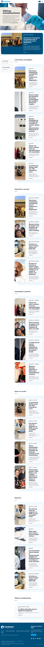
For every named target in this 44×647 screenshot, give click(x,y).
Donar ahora (34, 634)
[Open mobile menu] (42, 1)
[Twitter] (31, 639)
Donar (39, 1)
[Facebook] (34, 639)
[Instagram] (36, 639)
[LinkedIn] (40, 639)
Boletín (2, 632)
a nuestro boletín (14, 22)
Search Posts (5, 61)
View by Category (6, 67)
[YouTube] (38, 639)
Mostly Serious (41, 644)
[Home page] (5, 1)
